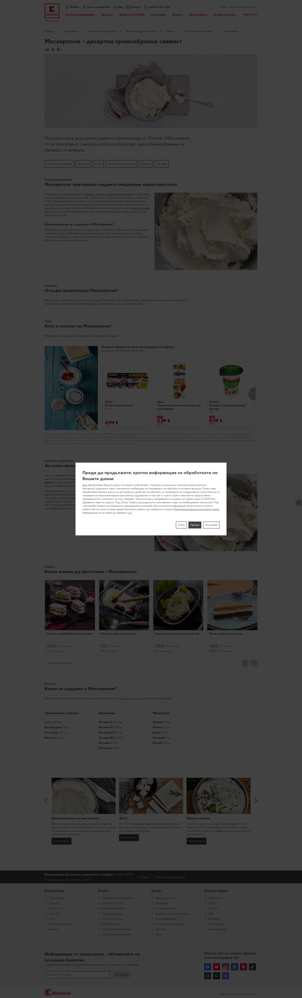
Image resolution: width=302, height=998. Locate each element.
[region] (151, 499)
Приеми (194, 524)
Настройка (211, 524)
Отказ (181, 524)
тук (130, 512)
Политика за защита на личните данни (196, 509)
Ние (84, 485)
